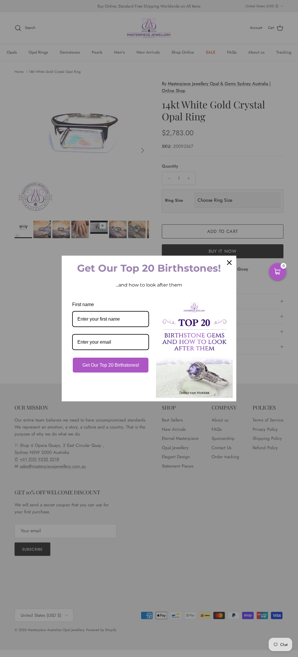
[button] (277, 271)
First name (83, 304)
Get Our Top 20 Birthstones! (110, 365)
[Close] (229, 263)
